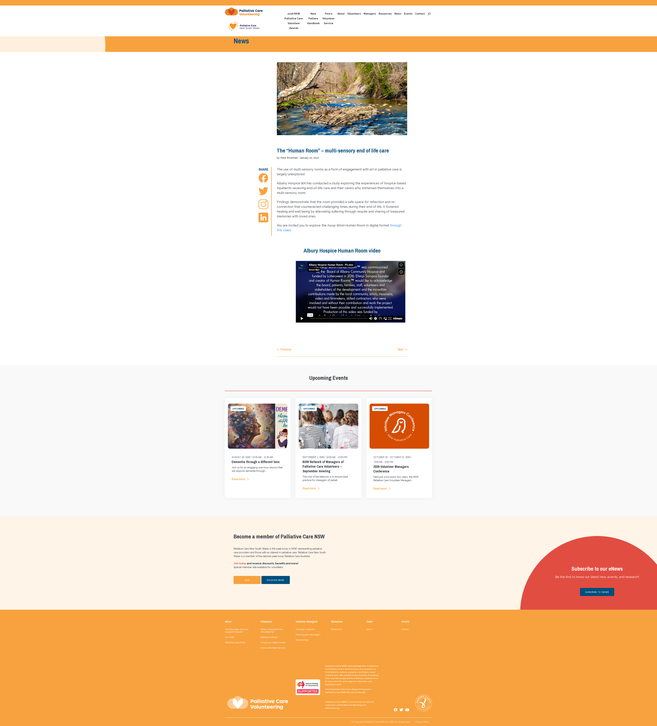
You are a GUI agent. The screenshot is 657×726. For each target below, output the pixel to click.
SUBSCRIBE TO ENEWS (597, 592)
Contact (420, 13)
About (341, 13)
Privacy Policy (422, 722)
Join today (240, 563)
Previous (286, 349)
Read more (238, 479)
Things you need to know (273, 642)
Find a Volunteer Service (328, 18)
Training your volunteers (308, 634)
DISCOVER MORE (276, 580)
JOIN (247, 580)
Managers (370, 13)
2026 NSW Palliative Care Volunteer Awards (294, 20)
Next (400, 349)
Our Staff (229, 637)
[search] (429, 13)
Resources (385, 13)
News (397, 13)
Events (408, 13)
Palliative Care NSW (235, 642)
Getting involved (268, 637)
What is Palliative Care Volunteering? (271, 630)
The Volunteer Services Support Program (236, 630)
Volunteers (354, 13)
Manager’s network (305, 629)
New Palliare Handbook (313, 18)
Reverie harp (302, 640)
